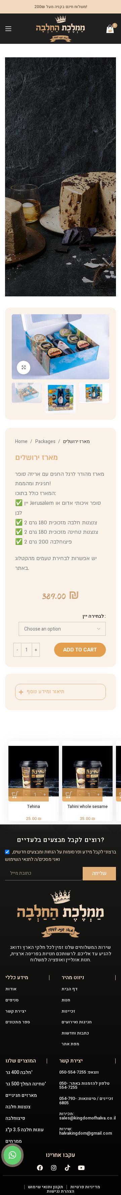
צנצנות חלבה (18, 1106)
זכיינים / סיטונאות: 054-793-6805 (86, 1101)
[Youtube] (81, 1168)
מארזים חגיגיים (21, 1095)
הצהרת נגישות (60, 1191)
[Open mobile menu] (8, 28)
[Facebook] (40, 1168)
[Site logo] (60, 28)
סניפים (11, 1000)
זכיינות (68, 1011)
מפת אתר (70, 1044)
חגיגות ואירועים (77, 1022)
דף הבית (70, 989)
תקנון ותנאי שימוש (45, 1187)
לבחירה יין (93, 616)
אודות (10, 989)
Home (22, 441)
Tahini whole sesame (88, 807)
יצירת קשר (15, 1011)
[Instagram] (54, 1168)
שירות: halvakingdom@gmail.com (85, 1131)
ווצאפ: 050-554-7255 (79, 1072)
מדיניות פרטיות (85, 1187)
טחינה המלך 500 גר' (25, 1083)
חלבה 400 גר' (18, 1072)
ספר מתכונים (17, 1022)
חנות (66, 1000)
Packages (45, 441)
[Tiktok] (68, 1168)
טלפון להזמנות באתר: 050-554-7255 (84, 1085)
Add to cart (80, 649)
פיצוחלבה (15, 1118)
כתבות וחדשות (75, 1033)
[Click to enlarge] (23, 367)
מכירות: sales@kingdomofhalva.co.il (87, 1116)
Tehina (33, 807)
